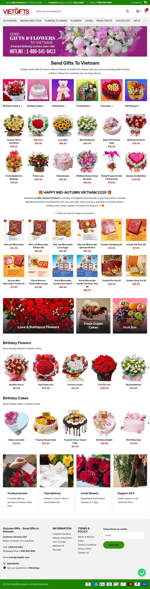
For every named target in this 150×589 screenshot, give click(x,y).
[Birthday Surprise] (136, 125)
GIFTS (137, 20)
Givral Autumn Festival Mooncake (38, 282)
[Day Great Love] (45, 367)
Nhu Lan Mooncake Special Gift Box (87, 246)
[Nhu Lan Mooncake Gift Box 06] (38, 230)
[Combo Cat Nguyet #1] (112, 230)
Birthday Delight (104, 440)
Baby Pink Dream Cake (111, 141)
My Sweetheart (87, 140)
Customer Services (62, 534)
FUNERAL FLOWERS (56, 20)
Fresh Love (38, 176)
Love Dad (62, 140)
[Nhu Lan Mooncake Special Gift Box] (87, 230)
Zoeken (127, 11)
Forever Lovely (75, 384)
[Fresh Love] (38, 161)
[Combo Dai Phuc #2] (136, 230)
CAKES (89, 20)
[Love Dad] (63, 125)
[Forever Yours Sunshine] (14, 125)
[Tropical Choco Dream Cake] (75, 422)
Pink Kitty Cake (133, 440)
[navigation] (148, 367)
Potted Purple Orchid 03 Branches (111, 177)
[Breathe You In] (16, 367)
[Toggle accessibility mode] (145, 2)
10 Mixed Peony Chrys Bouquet (87, 177)
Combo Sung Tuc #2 (136, 280)
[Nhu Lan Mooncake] (14, 230)
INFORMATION (62, 528)
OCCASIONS (10, 20)
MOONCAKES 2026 (31, 20)
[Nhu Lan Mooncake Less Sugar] (63, 230)
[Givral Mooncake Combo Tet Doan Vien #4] (87, 266)
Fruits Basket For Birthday (14, 177)
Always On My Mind (136, 176)
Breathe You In (16, 384)
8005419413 (13, 563)
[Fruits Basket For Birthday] (14, 161)
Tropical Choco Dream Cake (75, 441)
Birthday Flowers (17, 343)
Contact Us (83, 552)
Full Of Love (104, 384)
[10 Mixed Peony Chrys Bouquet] (87, 161)
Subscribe (114, 545)
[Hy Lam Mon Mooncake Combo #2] (14, 266)
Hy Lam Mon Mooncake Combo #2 (14, 282)
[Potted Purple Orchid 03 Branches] (112, 161)
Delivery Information (62, 538)
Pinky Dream (63, 176)
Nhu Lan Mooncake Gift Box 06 (38, 246)
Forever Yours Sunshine (14, 141)
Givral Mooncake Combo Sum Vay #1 (62, 282)
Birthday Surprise (136, 140)
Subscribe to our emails (115, 529)
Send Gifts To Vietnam (75, 63)
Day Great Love (45, 384)
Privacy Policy (84, 548)
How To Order (59, 542)
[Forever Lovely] (75, 367)
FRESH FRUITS (104, 20)
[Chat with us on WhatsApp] (142, 572)
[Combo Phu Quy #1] (112, 266)
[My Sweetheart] (87, 125)
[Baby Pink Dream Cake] (112, 125)
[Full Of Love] (104, 367)
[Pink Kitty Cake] (133, 422)
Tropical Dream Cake (45, 440)
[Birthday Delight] (104, 422)
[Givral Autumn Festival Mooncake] (38, 266)
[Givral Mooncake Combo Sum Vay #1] (63, 266)
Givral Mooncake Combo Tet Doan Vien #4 (87, 283)
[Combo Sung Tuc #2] (136, 266)
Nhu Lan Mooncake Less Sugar (63, 246)
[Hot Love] (38, 125)
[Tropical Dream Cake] (45, 422)
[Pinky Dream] (63, 161)
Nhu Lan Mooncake (14, 244)
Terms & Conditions (87, 544)
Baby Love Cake (16, 440)
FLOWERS (76, 20)
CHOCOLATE (123, 20)
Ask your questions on (23, 568)
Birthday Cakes (15, 398)
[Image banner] (75, 41)
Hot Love (38, 140)
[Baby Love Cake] (16, 422)
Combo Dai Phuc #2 (136, 244)
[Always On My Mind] (136, 161)
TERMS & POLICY (84, 530)
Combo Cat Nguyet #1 (111, 244)
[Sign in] (139, 11)
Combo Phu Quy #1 (111, 280)
